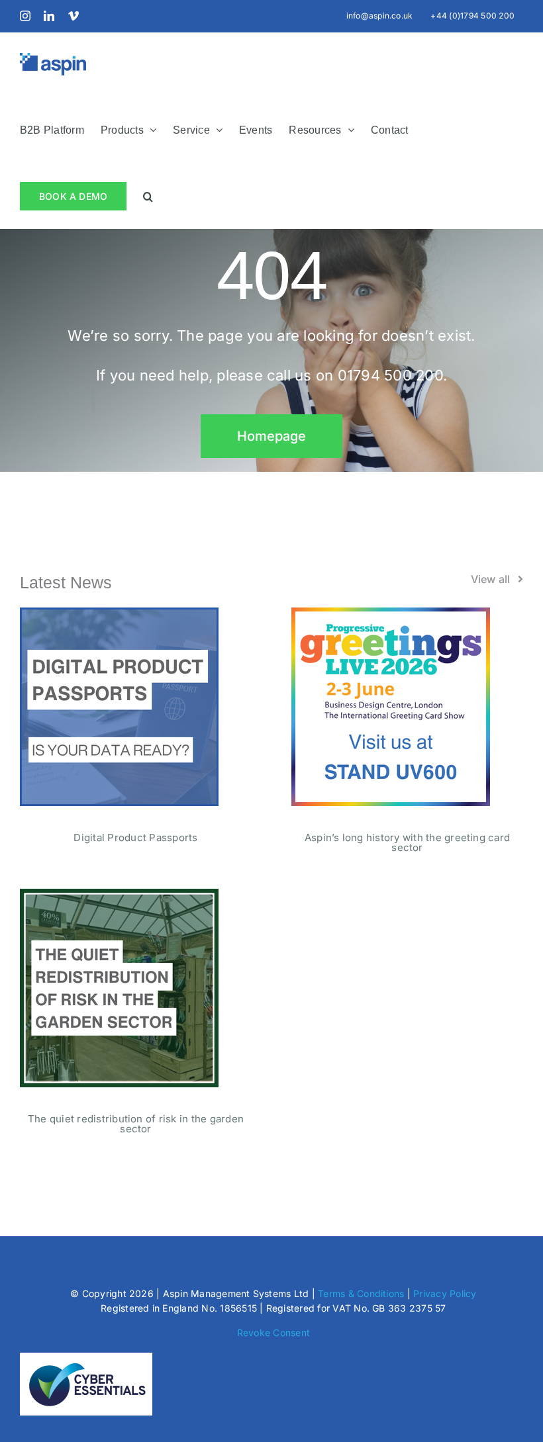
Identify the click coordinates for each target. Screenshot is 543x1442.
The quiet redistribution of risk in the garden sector (136, 1123)
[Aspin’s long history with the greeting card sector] (390, 615)
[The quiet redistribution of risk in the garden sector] (119, 896)
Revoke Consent (273, 1332)
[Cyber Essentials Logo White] (86, 1358)
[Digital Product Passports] (119, 615)
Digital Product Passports (135, 837)
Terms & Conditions (361, 1293)
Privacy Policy (444, 1293)
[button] (148, 195)
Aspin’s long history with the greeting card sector (407, 842)
